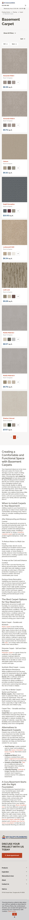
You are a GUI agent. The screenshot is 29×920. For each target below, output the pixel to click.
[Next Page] (17, 437)
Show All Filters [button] (9, 33)
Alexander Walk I (8, 76)
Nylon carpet (6, 626)
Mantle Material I (8, 332)
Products (5, 868)
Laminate (21, 769)
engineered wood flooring (17, 759)
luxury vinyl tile (10, 752)
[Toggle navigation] (25, 5)
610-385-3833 (5, 5)
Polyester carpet (7, 652)
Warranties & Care (8, 876)
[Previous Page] (11, 437)
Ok (14, 914)
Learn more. (12, 911)
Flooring (15, 12)
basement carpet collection (11, 819)
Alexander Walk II (9, 118)
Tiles (23, 762)
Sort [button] (21, 39)
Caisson (5, 161)
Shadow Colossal (8, 418)
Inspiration (5, 872)
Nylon (13, 44)
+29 (18, 253)
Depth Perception (9, 204)
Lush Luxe (6, 290)
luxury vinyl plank (17, 750)
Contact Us (5, 884)
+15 (18, 168)
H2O (4, 44)
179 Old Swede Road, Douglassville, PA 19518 (13, 892)
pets (6, 642)
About (4, 880)
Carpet (21, 12)
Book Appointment (13, 855)
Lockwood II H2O (8, 247)
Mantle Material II (9, 375)
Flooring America (6, 12)
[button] (7, 44)
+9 (17, 82)
